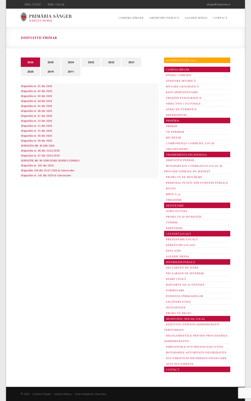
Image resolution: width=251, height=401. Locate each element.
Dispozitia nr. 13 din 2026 (36, 120)
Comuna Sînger (131, 17)
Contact (220, 17)
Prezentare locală (182, 239)
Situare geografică (182, 86)
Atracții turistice (181, 109)
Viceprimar (175, 132)
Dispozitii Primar (180, 160)
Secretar (173, 137)
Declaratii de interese (185, 273)
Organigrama (177, 149)
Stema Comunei (178, 75)
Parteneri (174, 228)
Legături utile (178, 301)
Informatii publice (180, 262)
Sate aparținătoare (182, 92)
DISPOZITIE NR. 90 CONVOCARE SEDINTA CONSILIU (50, 160)
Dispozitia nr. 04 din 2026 (36, 100)
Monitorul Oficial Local (185, 319)
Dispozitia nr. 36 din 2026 (36, 135)
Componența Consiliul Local (190, 143)
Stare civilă (176, 279)
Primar (171, 126)
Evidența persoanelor (184, 296)
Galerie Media (196, 17)
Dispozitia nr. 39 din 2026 (36, 140)
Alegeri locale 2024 (181, 60)
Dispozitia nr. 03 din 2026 (36, 95)
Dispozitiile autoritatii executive (194, 346)
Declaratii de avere (182, 267)
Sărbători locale (180, 245)
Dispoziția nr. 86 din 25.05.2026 (40, 150)
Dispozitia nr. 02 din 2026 (36, 91)
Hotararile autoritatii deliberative (196, 352)
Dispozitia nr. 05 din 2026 (36, 105)
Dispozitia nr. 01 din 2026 (36, 86)
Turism (172, 222)
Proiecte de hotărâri (184, 177)
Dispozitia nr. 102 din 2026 (37, 165)
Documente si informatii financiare (196, 358)
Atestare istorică (181, 80)
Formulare (175, 290)
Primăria (172, 120)
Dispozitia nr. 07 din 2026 (36, 115)
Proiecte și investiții (183, 216)
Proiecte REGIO (178, 313)
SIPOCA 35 (173, 194)
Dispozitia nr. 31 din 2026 (36, 130)
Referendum (176, 115)
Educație (173, 250)
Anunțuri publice (164, 17)
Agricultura (176, 211)
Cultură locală (178, 233)
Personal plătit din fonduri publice (197, 182)
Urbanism (174, 200)
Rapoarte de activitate (185, 284)
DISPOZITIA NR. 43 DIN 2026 (38, 145)
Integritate (176, 307)
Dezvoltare (175, 205)
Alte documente (179, 364)
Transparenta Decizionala (186, 154)
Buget (171, 188)
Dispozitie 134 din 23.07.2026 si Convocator (47, 170)
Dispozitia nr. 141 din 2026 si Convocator (46, 175)
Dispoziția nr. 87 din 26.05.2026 (40, 155)
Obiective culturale (183, 103)
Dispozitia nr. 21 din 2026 (36, 125)
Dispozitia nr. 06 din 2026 (36, 110)
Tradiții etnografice (183, 98)
